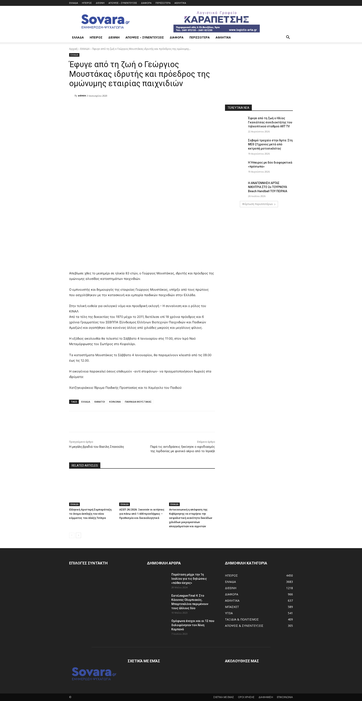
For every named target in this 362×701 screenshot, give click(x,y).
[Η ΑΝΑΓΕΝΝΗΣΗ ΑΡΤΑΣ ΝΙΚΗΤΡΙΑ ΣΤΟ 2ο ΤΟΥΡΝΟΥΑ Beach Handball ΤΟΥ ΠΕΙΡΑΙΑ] (235, 188)
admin (82, 95)
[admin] (72, 95)
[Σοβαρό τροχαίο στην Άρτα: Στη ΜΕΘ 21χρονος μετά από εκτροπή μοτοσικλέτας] (235, 145)
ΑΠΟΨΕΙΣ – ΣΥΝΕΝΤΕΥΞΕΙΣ (123, 2)
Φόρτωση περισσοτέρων (257, 204)
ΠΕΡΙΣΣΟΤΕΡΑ (163, 2)
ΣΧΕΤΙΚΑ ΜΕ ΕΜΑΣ (223, 697)
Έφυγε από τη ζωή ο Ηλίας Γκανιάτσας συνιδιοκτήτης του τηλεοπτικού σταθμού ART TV (270, 122)
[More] (177, 106)
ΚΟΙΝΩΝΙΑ (115, 401)
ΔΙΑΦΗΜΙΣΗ (266, 697)
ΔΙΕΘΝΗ (100, 2)
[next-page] (78, 535)
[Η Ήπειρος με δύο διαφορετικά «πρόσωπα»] (235, 168)
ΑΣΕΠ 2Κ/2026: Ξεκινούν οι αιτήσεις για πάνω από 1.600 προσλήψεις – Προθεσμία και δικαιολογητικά (141, 513)
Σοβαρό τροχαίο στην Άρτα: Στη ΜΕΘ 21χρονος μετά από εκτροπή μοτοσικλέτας (270, 144)
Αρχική (73, 49)
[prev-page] (71, 535)
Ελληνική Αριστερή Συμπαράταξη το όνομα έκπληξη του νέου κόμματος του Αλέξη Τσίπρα (90, 513)
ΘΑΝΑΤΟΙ (99, 401)
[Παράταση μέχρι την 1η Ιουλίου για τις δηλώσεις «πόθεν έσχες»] (157, 579)
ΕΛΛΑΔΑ (73, 2)
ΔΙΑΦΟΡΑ (146, 2)
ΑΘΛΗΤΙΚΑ (180, 2)
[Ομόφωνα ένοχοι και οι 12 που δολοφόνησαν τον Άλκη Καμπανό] (157, 626)
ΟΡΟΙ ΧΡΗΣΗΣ (246, 697)
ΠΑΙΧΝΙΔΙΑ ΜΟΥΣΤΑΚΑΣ (138, 401)
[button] (288, 38)
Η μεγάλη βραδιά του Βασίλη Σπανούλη (96, 447)
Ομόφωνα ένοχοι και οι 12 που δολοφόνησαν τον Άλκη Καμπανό (192, 625)
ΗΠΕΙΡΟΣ (87, 2)
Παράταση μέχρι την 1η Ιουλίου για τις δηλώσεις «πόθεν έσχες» (189, 579)
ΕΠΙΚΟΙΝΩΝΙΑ (285, 697)
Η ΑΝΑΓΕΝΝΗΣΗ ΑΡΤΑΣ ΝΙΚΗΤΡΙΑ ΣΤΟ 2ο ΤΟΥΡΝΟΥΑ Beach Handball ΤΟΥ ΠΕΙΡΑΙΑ (267, 187)
